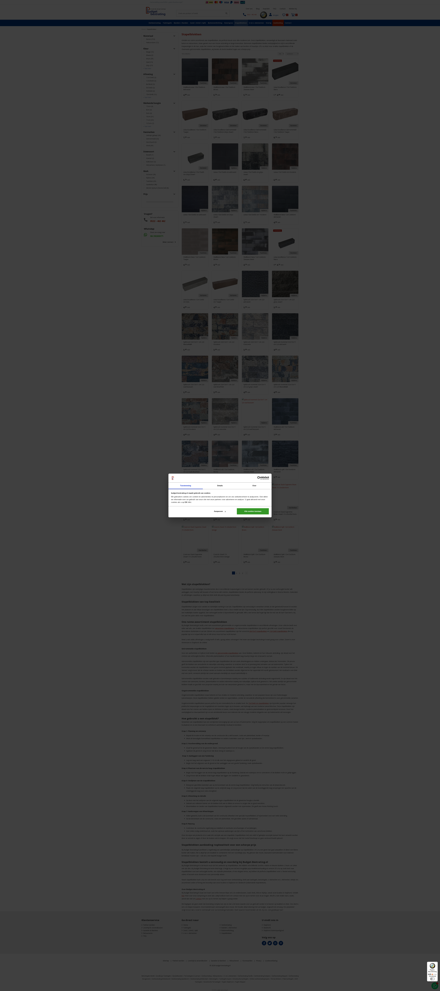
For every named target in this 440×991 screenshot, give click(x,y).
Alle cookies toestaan (252, 511)
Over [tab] (254, 486)
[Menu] (436, 963)
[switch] (432, 978)
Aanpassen (218, 511)
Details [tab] (220, 486)
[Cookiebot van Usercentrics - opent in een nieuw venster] (259, 478)
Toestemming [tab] (185, 486)
